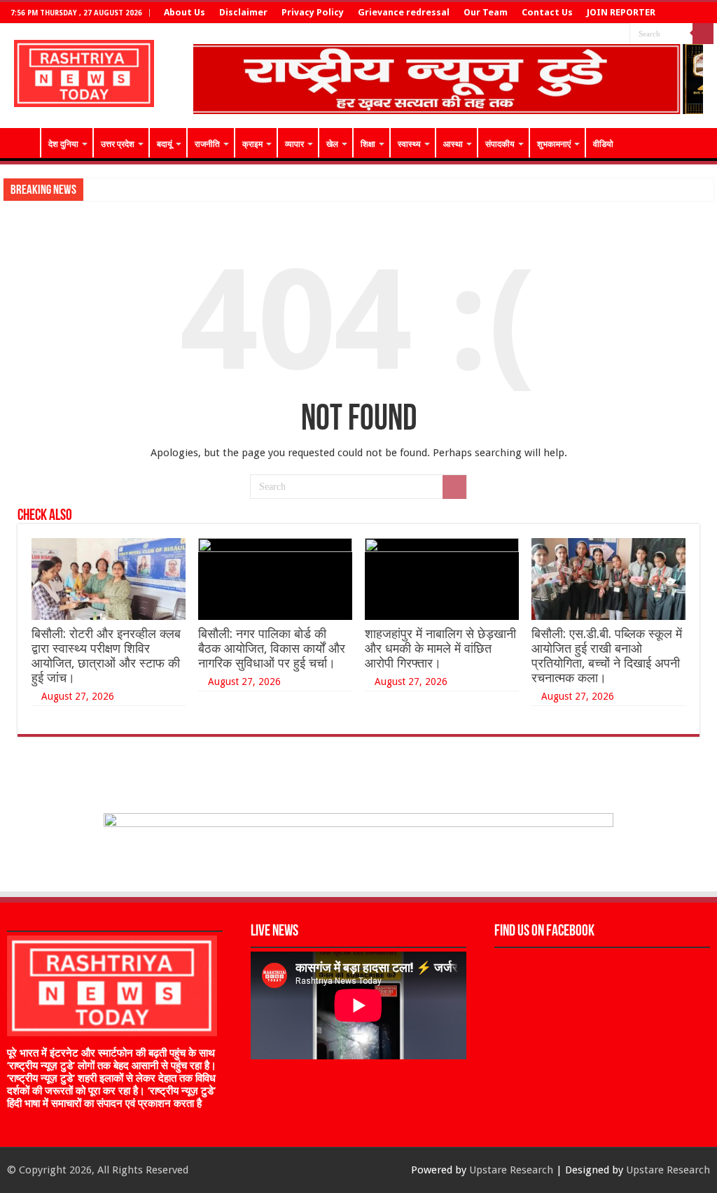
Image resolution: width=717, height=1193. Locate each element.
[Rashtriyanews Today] (84, 70)
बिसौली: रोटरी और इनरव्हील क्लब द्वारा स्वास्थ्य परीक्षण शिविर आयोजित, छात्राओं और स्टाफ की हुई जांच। (106, 656)
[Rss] (579, 34)
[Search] (702, 33)
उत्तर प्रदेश (117, 144)
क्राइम (252, 144)
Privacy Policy (312, 12)
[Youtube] (619, 34)
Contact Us (547, 12)
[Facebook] (592, 34)
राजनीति (207, 144)
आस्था (453, 144)
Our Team (486, 12)
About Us (184, 12)
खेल (332, 144)
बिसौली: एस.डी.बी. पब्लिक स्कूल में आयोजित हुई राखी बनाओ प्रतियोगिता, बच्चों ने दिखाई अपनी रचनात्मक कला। (606, 656)
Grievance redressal (404, 12)
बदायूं (164, 144)
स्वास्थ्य (409, 144)
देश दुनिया (63, 144)
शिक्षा (368, 144)
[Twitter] (606, 34)
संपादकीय (500, 144)
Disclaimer (243, 12)
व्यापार (294, 144)
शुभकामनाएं (554, 144)
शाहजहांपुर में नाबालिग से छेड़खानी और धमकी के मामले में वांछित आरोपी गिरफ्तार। (440, 648)
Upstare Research (511, 1170)
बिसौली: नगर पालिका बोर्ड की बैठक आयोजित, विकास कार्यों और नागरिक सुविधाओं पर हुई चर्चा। (271, 648)
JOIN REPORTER (621, 12)
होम (22, 142)
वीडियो (603, 144)
